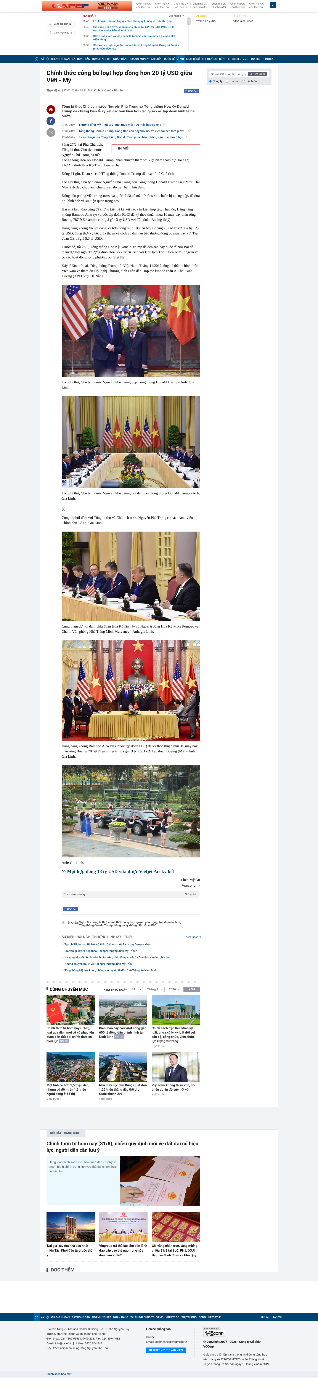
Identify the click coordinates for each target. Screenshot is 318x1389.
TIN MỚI (122, 148)
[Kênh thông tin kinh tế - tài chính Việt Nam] (87, 6)
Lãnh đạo (252, 81)
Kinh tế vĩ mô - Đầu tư (108, 90)
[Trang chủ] (37, 59)
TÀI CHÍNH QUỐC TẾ (163, 59)
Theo (130, 894)
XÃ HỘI (45, 59)
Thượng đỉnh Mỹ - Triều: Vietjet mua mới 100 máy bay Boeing (120, 125)
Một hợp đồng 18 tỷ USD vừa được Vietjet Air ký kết (120, 871)
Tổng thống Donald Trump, (96, 925)
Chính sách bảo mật (59, 1374)
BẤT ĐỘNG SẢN (81, 59)
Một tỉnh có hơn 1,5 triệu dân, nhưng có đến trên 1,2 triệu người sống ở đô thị (68, 1089)
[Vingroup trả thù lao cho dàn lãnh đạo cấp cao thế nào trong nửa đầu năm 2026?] (123, 1227)
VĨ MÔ (180, 59)
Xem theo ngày (115, 990)
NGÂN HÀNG (120, 59)
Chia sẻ (192, 90)
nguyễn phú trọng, (146, 922)
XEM (192, 989)
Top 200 (278, 1317)
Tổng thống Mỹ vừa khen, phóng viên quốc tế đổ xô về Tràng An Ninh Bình (110, 970)
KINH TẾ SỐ (193, 59)
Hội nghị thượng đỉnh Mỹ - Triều (104, 937)
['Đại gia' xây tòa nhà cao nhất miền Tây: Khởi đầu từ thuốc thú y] (71, 1227)
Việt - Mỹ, (85, 922)
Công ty (217, 81)
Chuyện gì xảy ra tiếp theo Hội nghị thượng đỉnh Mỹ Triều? (100, 951)
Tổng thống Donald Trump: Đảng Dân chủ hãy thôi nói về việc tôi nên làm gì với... (133, 131)
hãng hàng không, (125, 925)
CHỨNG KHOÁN (60, 59)
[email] (51, 132)
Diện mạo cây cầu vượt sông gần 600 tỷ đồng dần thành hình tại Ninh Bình (122, 1032)
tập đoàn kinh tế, (170, 922)
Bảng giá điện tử (62, 23)
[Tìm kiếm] (257, 74)
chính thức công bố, (121, 922)
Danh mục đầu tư (63, 32)
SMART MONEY (139, 59)
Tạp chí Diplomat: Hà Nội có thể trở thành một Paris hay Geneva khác (107, 944)
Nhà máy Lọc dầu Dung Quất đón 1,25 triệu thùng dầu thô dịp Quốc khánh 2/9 (123, 1089)
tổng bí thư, (99, 922)
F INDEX (268, 59)
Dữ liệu (255, 59)
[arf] (131, 899)
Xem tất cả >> (194, 936)
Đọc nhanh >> (176, 15)
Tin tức (234, 81)
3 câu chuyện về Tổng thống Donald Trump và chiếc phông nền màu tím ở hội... (132, 137)
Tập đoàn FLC (147, 925)
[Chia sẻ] (51, 121)
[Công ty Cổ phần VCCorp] (237, 1332)
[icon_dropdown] (273, 5)
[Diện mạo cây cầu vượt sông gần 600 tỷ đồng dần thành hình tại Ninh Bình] (123, 1010)
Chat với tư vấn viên (168, 1350)
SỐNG (222, 59)
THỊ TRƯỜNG (209, 59)
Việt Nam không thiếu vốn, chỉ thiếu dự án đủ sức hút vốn (173, 1087)
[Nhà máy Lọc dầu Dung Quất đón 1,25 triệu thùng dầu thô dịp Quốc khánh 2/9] (123, 1067)
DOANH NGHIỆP (101, 59)
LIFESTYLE (234, 59)
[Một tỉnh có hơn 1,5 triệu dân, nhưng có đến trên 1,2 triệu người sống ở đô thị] (71, 1067)
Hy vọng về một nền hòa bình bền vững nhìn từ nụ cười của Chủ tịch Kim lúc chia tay (117, 957)
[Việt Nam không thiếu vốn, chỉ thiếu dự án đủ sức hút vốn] (176, 1067)
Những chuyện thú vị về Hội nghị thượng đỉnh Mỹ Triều (98, 964)
